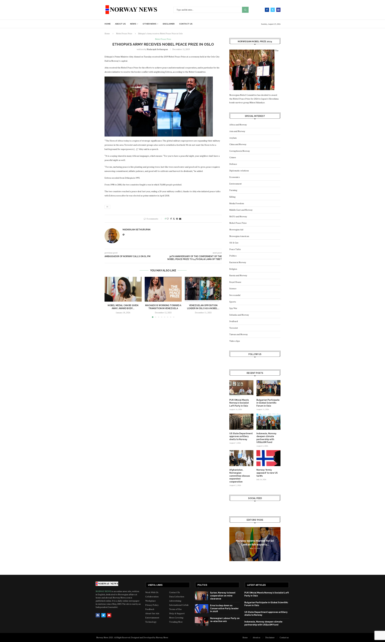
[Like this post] (168, 218)
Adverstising (175, 601)
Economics (234, 177)
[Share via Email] (180, 218)
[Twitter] (273, 10)
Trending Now (176, 622)
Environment (235, 183)
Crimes (232, 157)
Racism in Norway (237, 262)
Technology (150, 622)
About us (120, 24)
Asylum (233, 137)
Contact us (185, 24)
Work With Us (151, 592)
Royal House (235, 282)
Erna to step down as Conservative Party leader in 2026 (224, 608)
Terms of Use (175, 609)
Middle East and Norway (241, 209)
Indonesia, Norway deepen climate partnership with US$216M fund (266, 438)
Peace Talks (235, 249)
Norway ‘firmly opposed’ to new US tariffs (267, 473)
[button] (108, 297)
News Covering (176, 618)
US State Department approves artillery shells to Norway (241, 436)
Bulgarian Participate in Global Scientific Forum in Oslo (268, 403)
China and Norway (237, 144)
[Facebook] (267, 10)
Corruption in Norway (239, 150)
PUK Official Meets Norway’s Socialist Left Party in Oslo (239, 403)
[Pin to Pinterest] (177, 218)
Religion (233, 268)
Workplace (150, 601)
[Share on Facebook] (171, 218)
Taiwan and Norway (238, 334)
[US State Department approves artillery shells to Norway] (241, 422)
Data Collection (176, 597)
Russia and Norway (238, 275)
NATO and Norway (238, 216)
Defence (233, 164)
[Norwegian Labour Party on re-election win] (201, 621)
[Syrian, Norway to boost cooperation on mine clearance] (201, 595)
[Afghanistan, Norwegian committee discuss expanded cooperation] (241, 458)
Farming (233, 190)
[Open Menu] (278, 10)
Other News (149, 24)
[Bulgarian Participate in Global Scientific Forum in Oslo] (268, 388)
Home (108, 24)
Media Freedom (236, 203)
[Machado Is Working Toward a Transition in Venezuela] (163, 289)
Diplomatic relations (239, 170)
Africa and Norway (238, 124)
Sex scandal (234, 295)
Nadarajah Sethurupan (157, 49)
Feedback (149, 609)
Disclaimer (169, 24)
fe (107, 207)
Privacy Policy (152, 605)
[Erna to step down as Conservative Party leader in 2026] (201, 608)
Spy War (233, 308)
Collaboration (152, 597)
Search (245, 10)
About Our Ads (152, 613)
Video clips (234, 340)
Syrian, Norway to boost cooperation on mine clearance (222, 595)
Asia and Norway (237, 131)
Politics (233, 255)
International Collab (179, 605)
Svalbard (233, 321)
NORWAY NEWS (104, 591)
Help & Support (177, 613)
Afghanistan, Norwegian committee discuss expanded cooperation (239, 476)
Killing (232, 196)
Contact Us (174, 592)
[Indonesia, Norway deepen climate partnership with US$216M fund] (268, 422)
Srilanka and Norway (239, 314)
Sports (232, 301)
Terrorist (233, 327)
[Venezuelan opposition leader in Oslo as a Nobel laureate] (203, 289)
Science (232, 288)
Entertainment (152, 618)
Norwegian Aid (236, 229)
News (133, 24)
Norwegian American (239, 236)
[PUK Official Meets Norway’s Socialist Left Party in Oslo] (241, 388)
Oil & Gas (233, 242)
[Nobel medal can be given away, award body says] (123, 289)
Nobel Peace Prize (124, 33)
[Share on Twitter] (174, 218)
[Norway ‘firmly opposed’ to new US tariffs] (268, 458)
